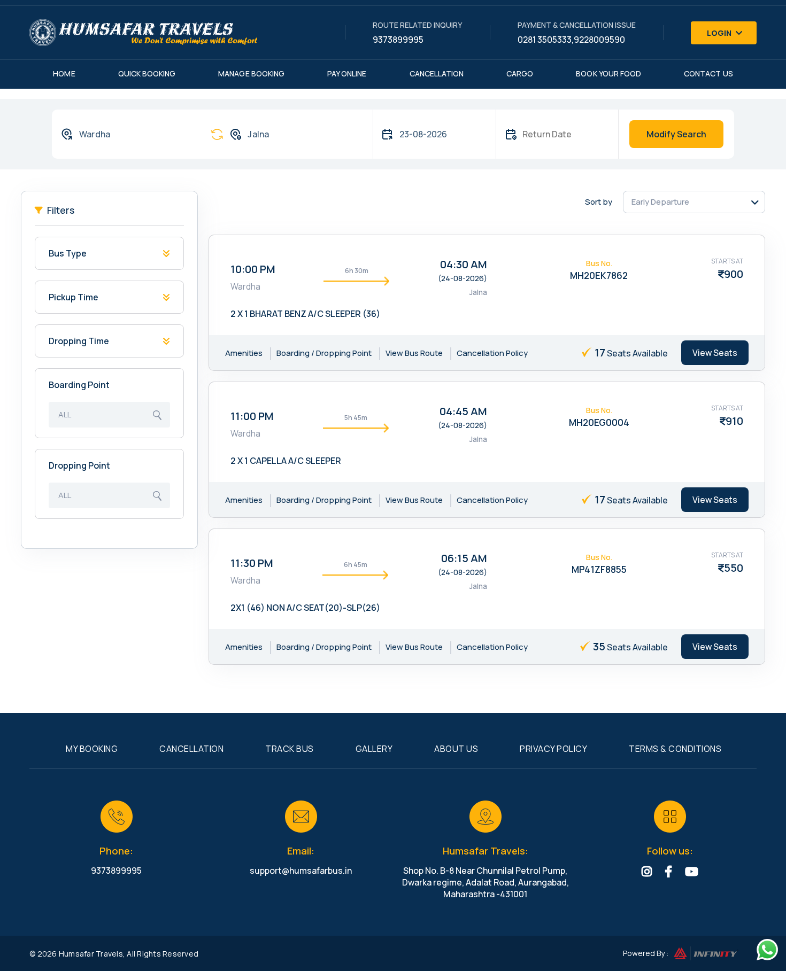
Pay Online (347, 73)
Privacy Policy (553, 749)
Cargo (519, 73)
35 (599, 646)
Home (64, 73)
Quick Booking (147, 73)
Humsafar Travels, (92, 954)
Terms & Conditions (675, 749)
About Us (456, 749)
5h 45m (355, 417)
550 (733, 568)
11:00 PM (252, 416)
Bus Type (68, 253)
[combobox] (125, 134)
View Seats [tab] (714, 353)
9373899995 (398, 39)
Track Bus (289, 749)
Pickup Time (73, 297)
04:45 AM (463, 411)
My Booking (92, 749)
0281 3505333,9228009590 (571, 39)
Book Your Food (608, 73)
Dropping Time (79, 341)
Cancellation (437, 73)
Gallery (374, 749)
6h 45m (355, 564)
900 (733, 274)
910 (734, 421)
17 (600, 352)
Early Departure (660, 201)
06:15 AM (464, 558)
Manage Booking (251, 73)
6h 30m (356, 270)
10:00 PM (252, 269)
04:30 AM (463, 264)
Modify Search (676, 134)
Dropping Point (79, 465)
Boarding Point (79, 385)
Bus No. (599, 263)
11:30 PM (251, 563)
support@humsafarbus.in (301, 870)
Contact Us (708, 73)
